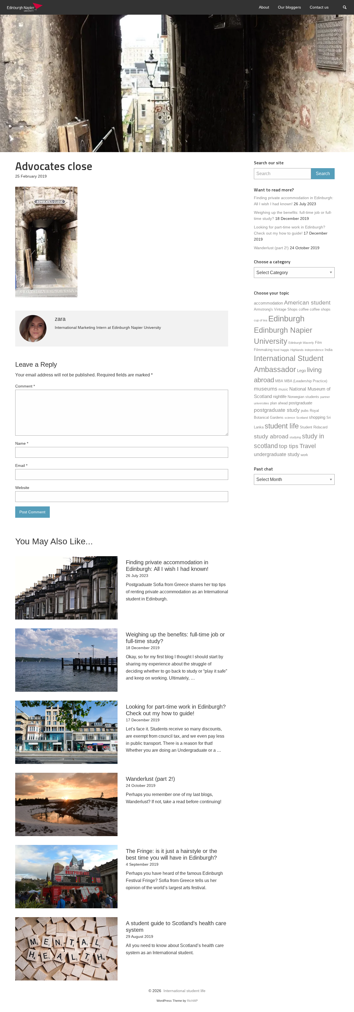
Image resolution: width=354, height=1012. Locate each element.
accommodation (268, 303)
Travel (308, 446)
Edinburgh (286, 318)
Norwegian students (303, 397)
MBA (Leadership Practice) (305, 381)
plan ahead (279, 403)
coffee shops (320, 309)
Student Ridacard (313, 427)
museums (265, 389)
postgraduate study (277, 410)
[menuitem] (264, 7)
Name (21, 443)
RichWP (192, 1000)
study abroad (271, 436)
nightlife (280, 396)
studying (295, 437)
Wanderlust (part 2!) (271, 248)
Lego (301, 370)
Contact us (319, 7)
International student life (184, 991)
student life (282, 426)
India (328, 350)
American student (307, 302)
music (283, 389)
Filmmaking (263, 350)
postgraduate (300, 402)
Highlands (297, 350)
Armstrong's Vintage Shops (276, 309)
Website (22, 487)
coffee (304, 309)
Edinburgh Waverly (301, 342)
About (264, 7)
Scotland (302, 417)
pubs (305, 411)
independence (314, 350)
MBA (279, 381)
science (290, 417)
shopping (317, 417)
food (276, 350)
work (304, 455)
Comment (25, 386)
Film (318, 342)
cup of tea (260, 320)
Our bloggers (289, 7)
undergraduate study (277, 454)
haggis (284, 350)
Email (21, 465)
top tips (288, 446)
